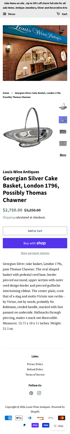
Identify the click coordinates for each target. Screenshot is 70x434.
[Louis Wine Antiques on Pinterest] (31, 394)
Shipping (9, 217)
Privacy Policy (35, 364)
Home (6, 93)
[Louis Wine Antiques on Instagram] (39, 394)
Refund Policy (35, 369)
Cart (64, 14)
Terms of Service (35, 374)
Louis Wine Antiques (38, 407)
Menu (11, 14)
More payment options (35, 253)
